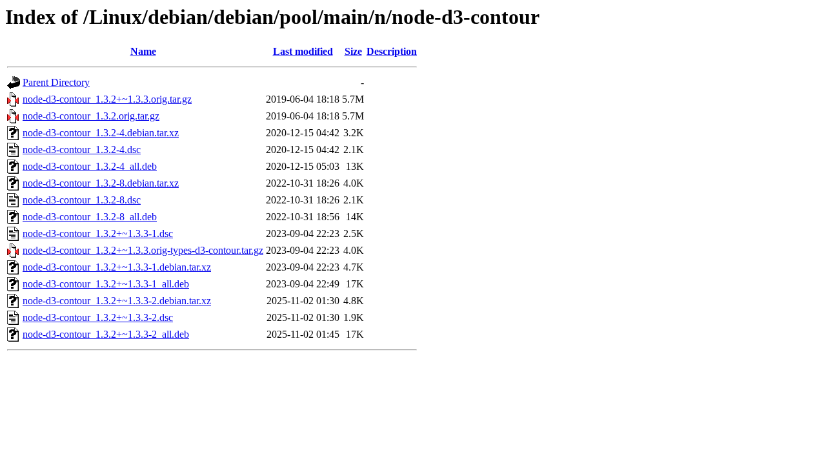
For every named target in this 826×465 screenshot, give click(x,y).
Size (353, 51)
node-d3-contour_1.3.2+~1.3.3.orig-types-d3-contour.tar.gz (143, 250)
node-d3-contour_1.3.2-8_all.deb (90, 216)
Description (392, 51)
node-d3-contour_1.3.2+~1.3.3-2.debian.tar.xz (117, 300)
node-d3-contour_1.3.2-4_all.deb (90, 166)
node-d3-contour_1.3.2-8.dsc (82, 199)
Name (143, 51)
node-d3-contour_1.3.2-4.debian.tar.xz (101, 132)
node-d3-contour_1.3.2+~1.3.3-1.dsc (98, 233)
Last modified (303, 51)
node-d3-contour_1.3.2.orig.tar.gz (91, 115)
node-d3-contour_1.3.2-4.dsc (82, 149)
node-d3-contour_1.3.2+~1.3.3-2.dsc (98, 317)
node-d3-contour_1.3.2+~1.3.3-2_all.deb (106, 334)
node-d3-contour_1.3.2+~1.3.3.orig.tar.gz (107, 99)
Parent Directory (56, 82)
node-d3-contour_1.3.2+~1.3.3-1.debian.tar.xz (117, 267)
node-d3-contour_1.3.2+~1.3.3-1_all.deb (106, 283)
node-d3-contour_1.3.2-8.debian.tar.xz (101, 183)
